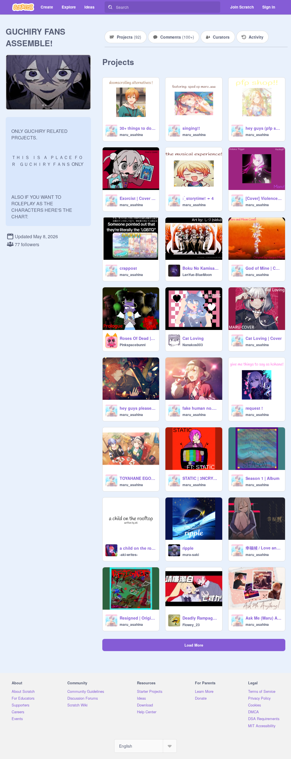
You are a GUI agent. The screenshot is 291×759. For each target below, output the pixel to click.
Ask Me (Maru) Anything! (264, 618)
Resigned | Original (138, 618)
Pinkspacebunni (133, 344)
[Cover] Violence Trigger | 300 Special (264, 198)
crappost (128, 268)
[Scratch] (23, 7)
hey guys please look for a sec (138, 408)
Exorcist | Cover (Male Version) (138, 198)
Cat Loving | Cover (264, 338)
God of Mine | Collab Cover (264, 268)
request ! (254, 408)
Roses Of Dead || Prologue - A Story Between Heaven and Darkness (138, 338)
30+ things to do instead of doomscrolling (138, 128)
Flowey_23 (191, 624)
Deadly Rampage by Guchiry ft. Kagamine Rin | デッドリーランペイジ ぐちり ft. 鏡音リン (200, 618)
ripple (188, 548)
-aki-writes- (129, 554)
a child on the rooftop (138, 548)
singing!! (191, 128)
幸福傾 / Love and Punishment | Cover (264, 548)
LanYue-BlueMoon (197, 274)
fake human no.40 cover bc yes (200, 408)
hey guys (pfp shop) (264, 128)
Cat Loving (193, 338)
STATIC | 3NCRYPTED (200, 478)
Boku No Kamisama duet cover (200, 268)
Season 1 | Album (262, 478)
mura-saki (190, 554)
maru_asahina (131, 134)
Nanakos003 (192, 344)
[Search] (110, 7)
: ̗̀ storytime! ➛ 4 (198, 198)
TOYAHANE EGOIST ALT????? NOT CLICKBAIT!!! (138, 478)
